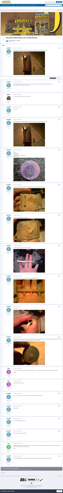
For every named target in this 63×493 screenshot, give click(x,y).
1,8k (9, 56)
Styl (25, 485)
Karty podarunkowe (33, 5)
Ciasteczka (40, 485)
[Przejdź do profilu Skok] (8, 447)
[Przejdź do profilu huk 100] (8, 98)
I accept (59, 491)
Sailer (8, 368)
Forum (13, 5)
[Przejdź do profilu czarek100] (7, 41)
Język (22, 485)
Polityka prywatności (30, 485)
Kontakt (36, 485)
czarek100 (18, 40)
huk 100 (8, 94)
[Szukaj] (61, 5)
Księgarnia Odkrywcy (25, 5)
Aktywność (18, 5)
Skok (8, 443)
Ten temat (57, 5)
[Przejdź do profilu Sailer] (8, 372)
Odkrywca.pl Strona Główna (6, 5)
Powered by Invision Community (31, 487)
